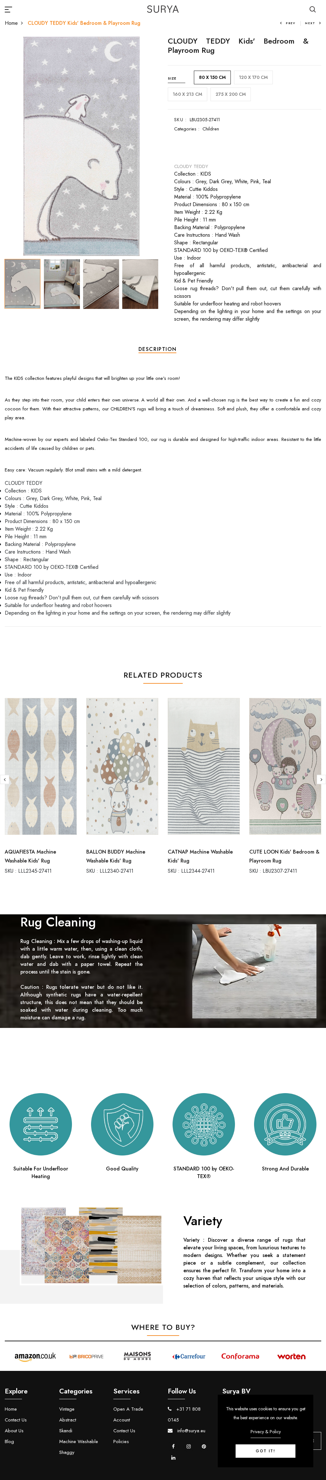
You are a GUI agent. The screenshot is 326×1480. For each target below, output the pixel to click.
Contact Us (16, 1419)
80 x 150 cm (212, 77)
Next (310, 23)
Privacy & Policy (266, 1431)
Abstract (67, 1419)
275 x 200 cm (231, 94)
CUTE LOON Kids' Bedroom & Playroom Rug (284, 856)
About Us (14, 1430)
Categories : (186, 128)
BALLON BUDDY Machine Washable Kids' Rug (115, 856)
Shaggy (66, 1452)
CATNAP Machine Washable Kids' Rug (200, 856)
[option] (81, 146)
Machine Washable (78, 1441)
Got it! (265, 1451)
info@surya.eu (190, 1430)
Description (157, 349)
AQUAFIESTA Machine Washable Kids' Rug (30, 856)
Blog (9, 1441)
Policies (121, 1441)
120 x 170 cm (253, 77)
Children (210, 128)
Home (11, 23)
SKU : (180, 119)
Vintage (66, 1409)
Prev (290, 23)
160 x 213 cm (187, 94)
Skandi (65, 1430)
